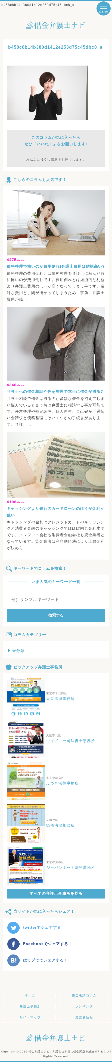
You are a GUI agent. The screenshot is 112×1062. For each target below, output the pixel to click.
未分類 (18, 651)
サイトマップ (30, 1017)
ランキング (84, 1006)
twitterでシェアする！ (44, 927)
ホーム (30, 995)
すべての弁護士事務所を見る (56, 893)
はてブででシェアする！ (45, 960)
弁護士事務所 (30, 1006)
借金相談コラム (84, 995)
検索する (56, 615)
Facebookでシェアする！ (47, 943)
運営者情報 (84, 1017)
